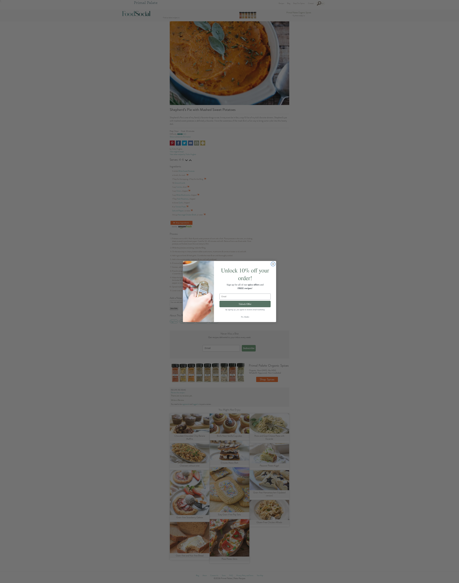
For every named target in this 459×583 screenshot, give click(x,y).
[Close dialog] (273, 264)
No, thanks (245, 316)
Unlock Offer (245, 304)
